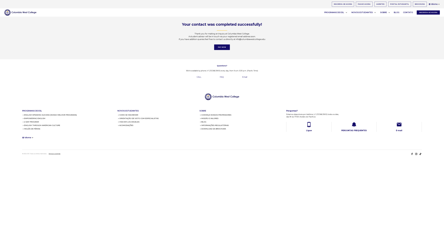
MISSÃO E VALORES (209, 118)
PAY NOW (222, 47)
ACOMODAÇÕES (126, 125)
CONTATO (408, 12)
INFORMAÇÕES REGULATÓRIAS (215, 125)
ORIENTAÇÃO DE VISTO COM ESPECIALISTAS (139, 118)
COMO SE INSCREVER (128, 115)
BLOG (396, 12)
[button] (434, 4)
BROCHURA (420, 4)
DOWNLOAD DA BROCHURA (213, 129)
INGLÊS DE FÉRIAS (32, 129)
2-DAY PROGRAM (31, 122)
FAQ (222, 77)
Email (244, 77)
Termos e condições (54, 154)
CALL (199, 77)
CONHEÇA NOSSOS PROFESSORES (216, 115)
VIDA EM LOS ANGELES (129, 122)
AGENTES (380, 4)
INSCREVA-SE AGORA (343, 4)
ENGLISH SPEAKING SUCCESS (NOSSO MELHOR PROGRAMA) (50, 115)
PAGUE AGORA (364, 4)
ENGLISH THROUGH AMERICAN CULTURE (42, 125)
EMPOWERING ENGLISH (34, 118)
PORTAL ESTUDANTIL (399, 4)
